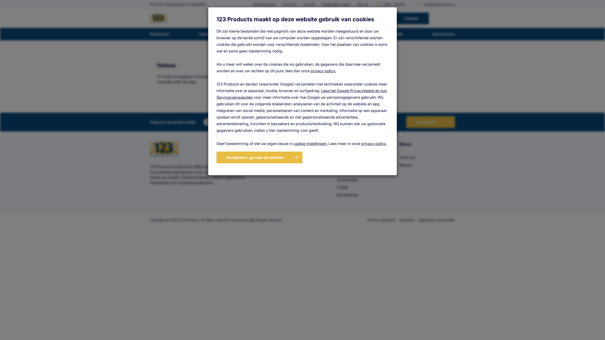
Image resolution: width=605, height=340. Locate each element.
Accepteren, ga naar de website (254, 157)
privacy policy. (323, 70)
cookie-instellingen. (311, 143)
